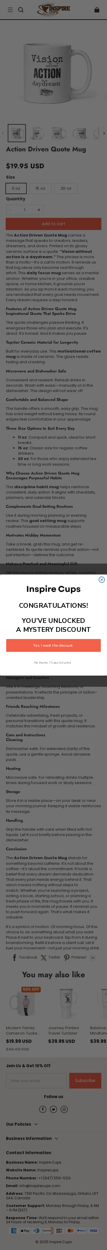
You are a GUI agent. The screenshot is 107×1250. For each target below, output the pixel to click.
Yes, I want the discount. (53, 645)
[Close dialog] (102, 579)
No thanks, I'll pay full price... (53, 662)
